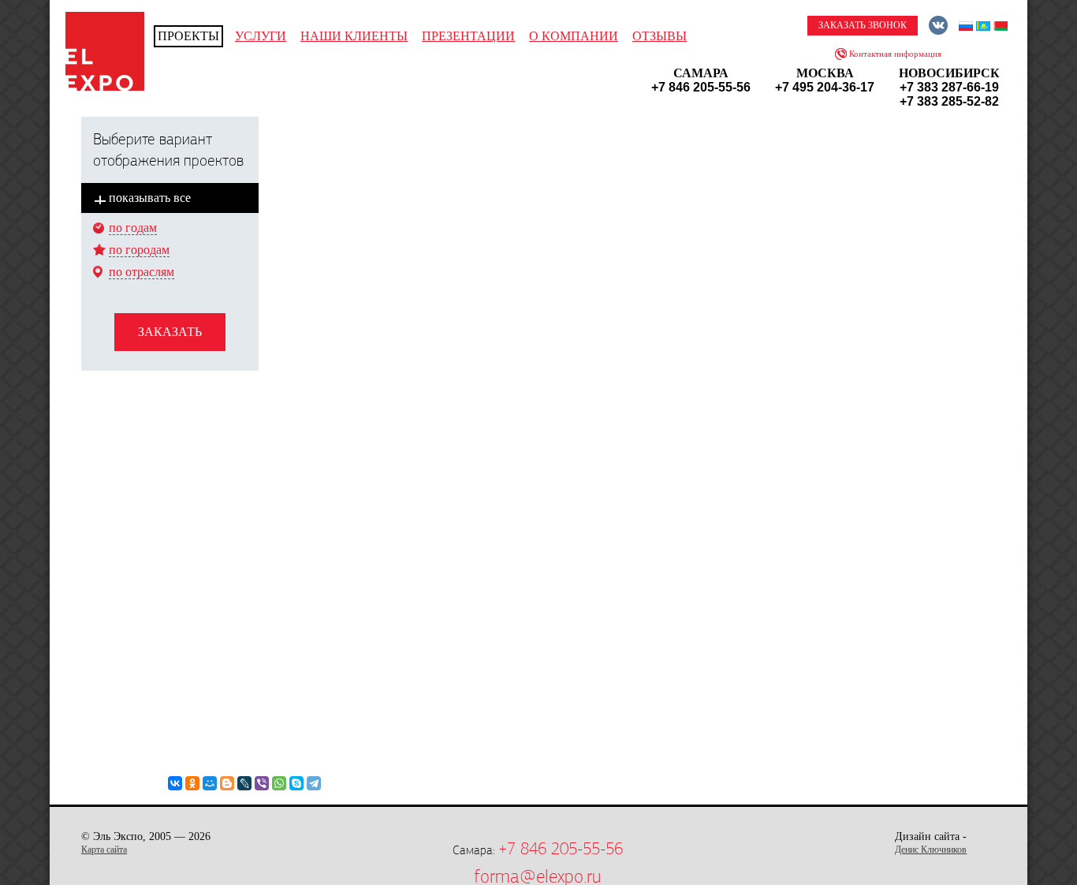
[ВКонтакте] (175, 783)
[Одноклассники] (192, 783)
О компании (573, 36)
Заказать (170, 331)
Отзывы (659, 36)
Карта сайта (104, 849)
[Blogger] (227, 783)
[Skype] (296, 783)
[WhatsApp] (279, 783)
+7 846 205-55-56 (560, 848)
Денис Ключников (931, 849)
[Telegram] (314, 783)
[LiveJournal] (244, 783)
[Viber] (262, 783)
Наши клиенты (354, 36)
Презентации (468, 36)
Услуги (260, 36)
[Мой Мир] (210, 783)
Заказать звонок (862, 25)
